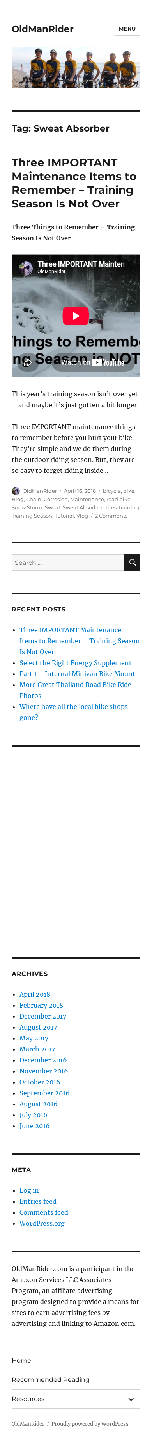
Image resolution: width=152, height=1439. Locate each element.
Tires (111, 507)
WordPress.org (42, 1223)
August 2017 (38, 1027)
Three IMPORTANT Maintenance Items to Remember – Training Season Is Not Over (74, 183)
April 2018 (34, 994)
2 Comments (111, 515)
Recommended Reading (51, 1379)
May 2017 (33, 1038)
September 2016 (44, 1093)
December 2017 (42, 1016)
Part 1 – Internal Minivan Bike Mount (77, 674)
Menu (127, 28)
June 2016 (34, 1126)
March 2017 (37, 1049)
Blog (18, 499)
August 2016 (38, 1104)
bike (128, 491)
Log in (29, 1190)
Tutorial (64, 515)
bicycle (112, 491)
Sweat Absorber (83, 507)
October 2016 (39, 1082)
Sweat (52, 507)
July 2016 (33, 1115)
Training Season (32, 515)
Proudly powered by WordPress (90, 1424)
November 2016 (43, 1071)
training (129, 507)
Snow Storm (27, 507)
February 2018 (41, 1005)
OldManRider (43, 28)
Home (21, 1360)
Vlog (82, 515)
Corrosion (56, 499)
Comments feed (43, 1212)
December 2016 (43, 1060)
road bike (118, 499)
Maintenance (87, 499)
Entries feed (38, 1201)
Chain (33, 499)
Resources (28, 1399)
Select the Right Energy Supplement (75, 663)
